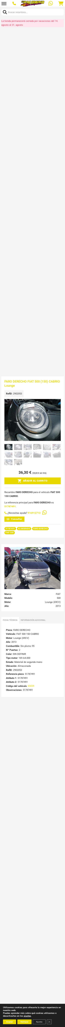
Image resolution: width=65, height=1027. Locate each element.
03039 (31, 686)
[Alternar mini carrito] (60, 3)
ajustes (27, 1016)
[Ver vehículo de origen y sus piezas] (32, 568)
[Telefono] (14, 3)
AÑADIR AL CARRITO (35, 480)
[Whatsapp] (51, 4)
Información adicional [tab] (33, 620)
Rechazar (24, 1022)
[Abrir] (3, 3)
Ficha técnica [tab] (10, 620)
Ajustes (39, 1022)
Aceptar (9, 1022)
